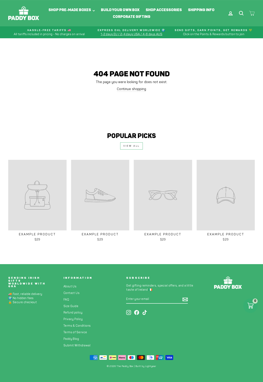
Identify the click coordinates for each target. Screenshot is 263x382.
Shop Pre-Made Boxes (70, 10)
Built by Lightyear (145, 366)
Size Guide (70, 306)
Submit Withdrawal (76, 345)
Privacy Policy (73, 319)
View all (131, 145)
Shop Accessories (164, 10)
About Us (69, 286)
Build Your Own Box (120, 10)
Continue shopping (131, 89)
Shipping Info (201, 10)
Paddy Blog (71, 339)
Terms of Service (75, 332)
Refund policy (73, 312)
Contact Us (71, 293)
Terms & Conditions (77, 325)
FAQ (66, 299)
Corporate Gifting (131, 16)
